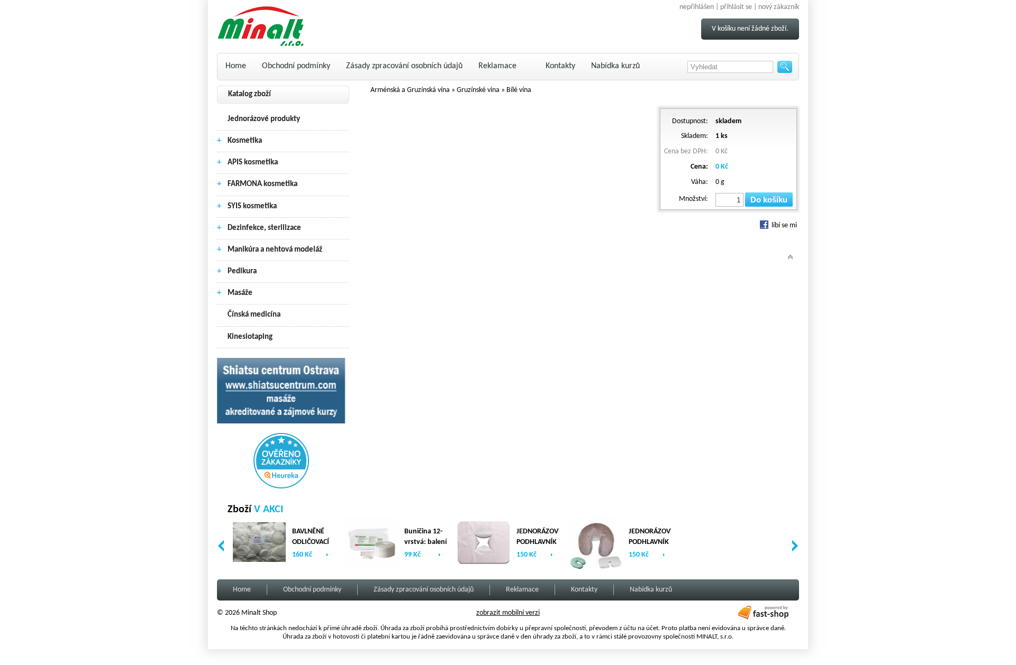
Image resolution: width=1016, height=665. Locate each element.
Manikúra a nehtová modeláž (275, 250)
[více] (327, 554)
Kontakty (560, 66)
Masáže (240, 293)
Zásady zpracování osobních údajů (404, 66)
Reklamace (497, 66)
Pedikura (242, 271)
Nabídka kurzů (615, 66)
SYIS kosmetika (252, 206)
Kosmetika (245, 141)
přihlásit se (736, 7)
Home (235, 66)
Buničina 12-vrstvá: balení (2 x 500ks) (425, 542)
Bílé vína (518, 90)
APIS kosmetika (253, 163)
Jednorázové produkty (264, 119)
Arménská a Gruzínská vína (410, 90)
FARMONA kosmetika (262, 184)
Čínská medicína (254, 315)
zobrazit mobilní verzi (508, 613)
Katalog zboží (249, 94)
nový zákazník (778, 7)
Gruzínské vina (478, 90)
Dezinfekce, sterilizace (264, 228)
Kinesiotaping (250, 337)
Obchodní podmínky (296, 66)
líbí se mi (783, 225)
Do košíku (768, 199)
